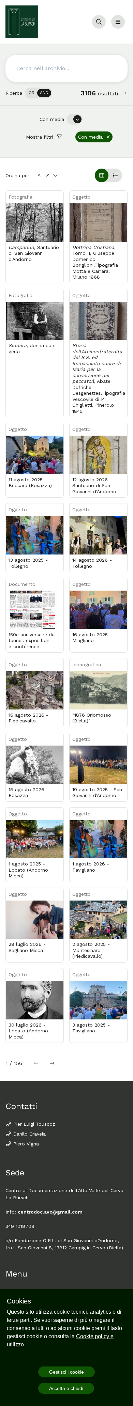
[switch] (38, 93)
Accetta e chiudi (66, 1388)
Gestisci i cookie (66, 1372)
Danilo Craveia (29, 1134)
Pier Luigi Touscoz (33, 1124)
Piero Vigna (25, 1143)
